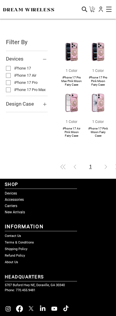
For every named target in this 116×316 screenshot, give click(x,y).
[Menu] (109, 9)
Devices (11, 193)
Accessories (14, 200)
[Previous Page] (75, 167)
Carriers (11, 206)
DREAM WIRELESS (29, 10)
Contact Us (13, 236)
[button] (101, 9)
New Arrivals (15, 212)
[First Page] (63, 167)
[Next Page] (105, 167)
